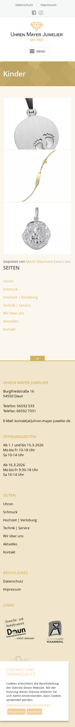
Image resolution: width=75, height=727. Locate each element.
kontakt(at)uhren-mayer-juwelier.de (42, 421)
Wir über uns (13, 313)
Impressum (48, 5)
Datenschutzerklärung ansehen (28, 705)
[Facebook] (34, 12)
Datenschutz (24, 5)
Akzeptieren (16, 712)
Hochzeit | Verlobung (20, 297)
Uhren (8, 281)
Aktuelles (10, 321)
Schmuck (10, 289)
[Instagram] (41, 12)
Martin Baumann (39, 261)
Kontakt (9, 329)
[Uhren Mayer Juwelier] (37, 31)
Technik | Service (17, 305)
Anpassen (34, 712)
